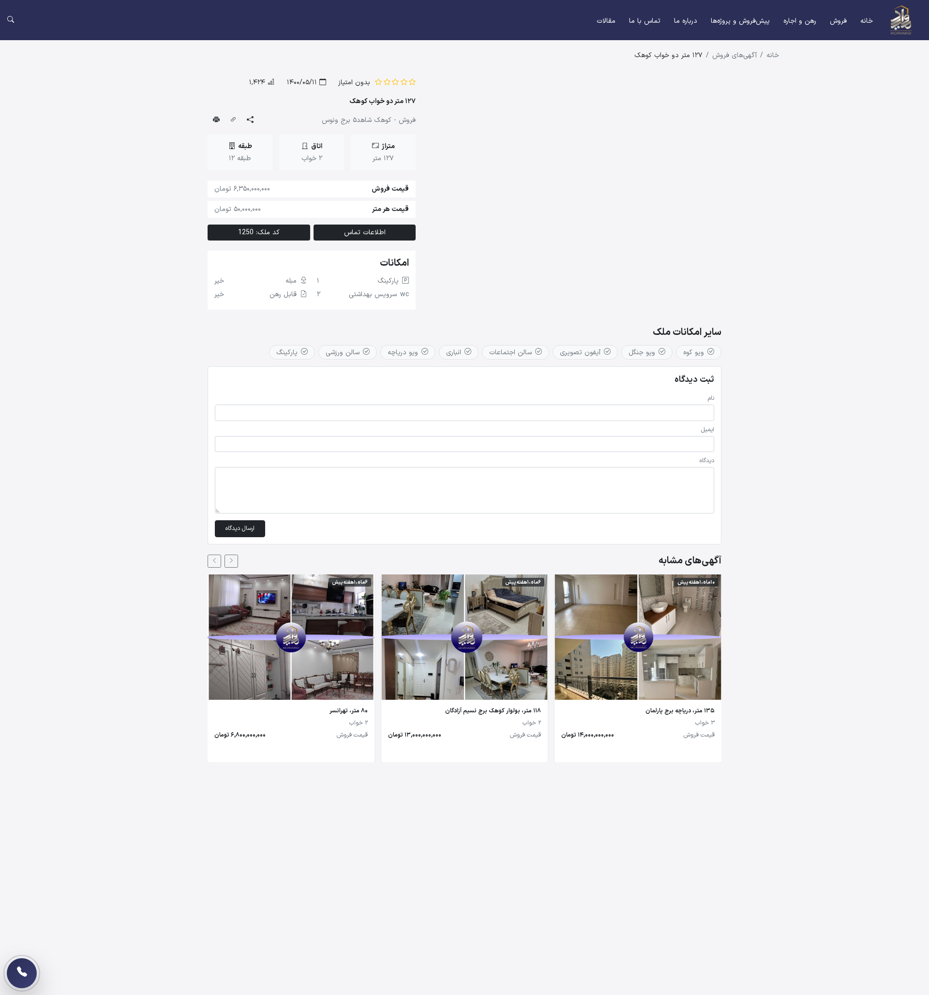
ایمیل (707, 429)
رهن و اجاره (799, 21)
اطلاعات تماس (365, 232)
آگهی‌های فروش (734, 55)
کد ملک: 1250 (259, 232)
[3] (395, 82)
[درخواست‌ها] (22, 973)
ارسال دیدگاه (240, 528)
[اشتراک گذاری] (249, 120)
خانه (866, 21)
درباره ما (685, 21)
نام (711, 398)
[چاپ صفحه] (216, 120)
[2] (404, 82)
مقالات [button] (606, 21)
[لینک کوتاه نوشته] (233, 120)
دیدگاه (707, 460)
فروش (838, 21)
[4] (387, 82)
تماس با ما (644, 21)
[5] (378, 82)
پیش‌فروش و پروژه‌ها (740, 21)
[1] (412, 82)
